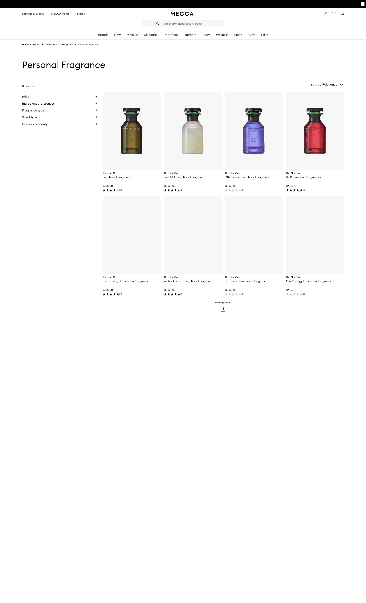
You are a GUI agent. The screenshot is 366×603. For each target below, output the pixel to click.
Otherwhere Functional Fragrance (247, 177)
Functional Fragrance (117, 177)
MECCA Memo (60, 13)
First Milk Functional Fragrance (184, 177)
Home (25, 44)
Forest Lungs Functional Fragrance (126, 281)
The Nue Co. (51, 44)
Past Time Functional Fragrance (246, 281)
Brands (36, 44)
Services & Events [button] (33, 13)
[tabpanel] (183, 197)
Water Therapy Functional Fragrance (188, 281)
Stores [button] (81, 13)
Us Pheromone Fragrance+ (303, 177)
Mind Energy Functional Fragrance (309, 281)
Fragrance (67, 44)
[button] (332, 84)
